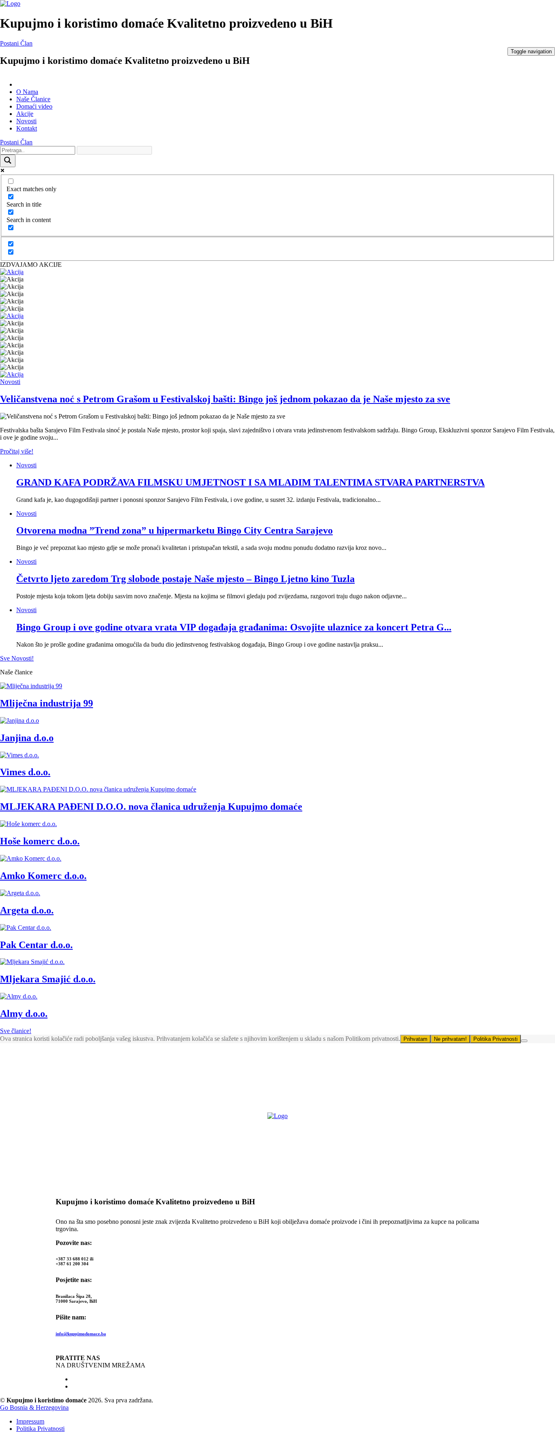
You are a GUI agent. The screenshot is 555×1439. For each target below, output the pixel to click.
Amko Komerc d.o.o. (43, 875)
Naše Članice (33, 99)
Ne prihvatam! (450, 1039)
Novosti (26, 121)
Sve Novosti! (17, 658)
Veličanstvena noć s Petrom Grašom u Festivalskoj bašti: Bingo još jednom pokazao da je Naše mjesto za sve (225, 399)
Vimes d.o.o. (25, 772)
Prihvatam (415, 1039)
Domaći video (34, 106)
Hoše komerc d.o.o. (40, 841)
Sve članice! (15, 1030)
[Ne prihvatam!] (524, 1041)
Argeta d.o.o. (27, 910)
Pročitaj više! (16, 451)
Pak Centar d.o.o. (36, 945)
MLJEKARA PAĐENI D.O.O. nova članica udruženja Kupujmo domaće (151, 806)
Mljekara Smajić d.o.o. (47, 979)
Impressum (30, 1421)
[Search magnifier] (7, 161)
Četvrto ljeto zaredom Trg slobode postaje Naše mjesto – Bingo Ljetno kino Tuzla (185, 578)
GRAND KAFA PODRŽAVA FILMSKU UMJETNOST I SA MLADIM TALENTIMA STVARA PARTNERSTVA (250, 482)
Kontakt (26, 128)
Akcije (24, 113)
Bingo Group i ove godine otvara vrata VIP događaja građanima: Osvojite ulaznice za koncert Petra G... (233, 627)
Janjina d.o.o (27, 738)
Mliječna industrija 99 (46, 703)
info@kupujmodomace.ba (81, 1333)
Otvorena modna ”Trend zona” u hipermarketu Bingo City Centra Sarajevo (174, 530)
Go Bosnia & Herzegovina (34, 1407)
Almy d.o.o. (24, 1013)
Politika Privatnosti (495, 1039)
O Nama (27, 91)
